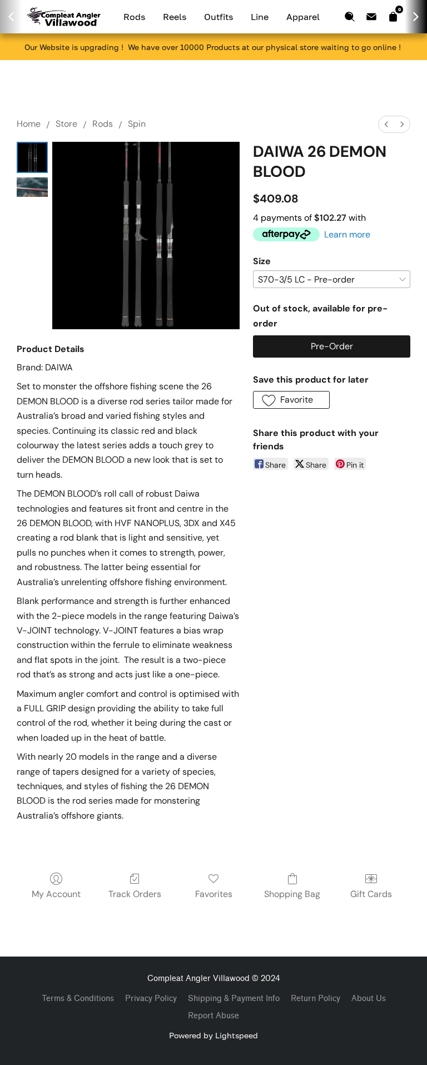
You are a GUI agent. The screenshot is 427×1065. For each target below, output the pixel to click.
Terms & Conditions (78, 998)
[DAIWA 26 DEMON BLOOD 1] (32, 187)
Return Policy (315, 998)
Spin (137, 124)
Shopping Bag (292, 894)
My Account (56, 894)
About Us (368, 998)
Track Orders (134, 894)
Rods (134, 16)
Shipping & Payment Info (234, 998)
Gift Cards (371, 894)
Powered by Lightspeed (213, 1035)
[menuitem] (386, 124)
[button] (291, 400)
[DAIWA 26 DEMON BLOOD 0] (32, 157)
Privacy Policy (151, 998)
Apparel (303, 16)
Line (260, 16)
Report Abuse (213, 1016)
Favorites (213, 894)
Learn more (347, 234)
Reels (174, 16)
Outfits (218, 16)
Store (66, 124)
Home (29, 124)
